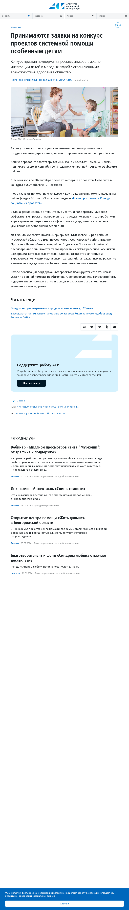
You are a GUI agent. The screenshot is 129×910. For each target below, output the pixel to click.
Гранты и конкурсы (21, 79)
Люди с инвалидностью (44, 79)
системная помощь (68, 406)
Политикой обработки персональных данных (31, 896)
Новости (16, 27)
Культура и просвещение (46, 505)
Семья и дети (65, 79)
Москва (20, 400)
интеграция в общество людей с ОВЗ (36, 406)
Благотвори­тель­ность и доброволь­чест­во (56, 476)
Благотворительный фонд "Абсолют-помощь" (41, 413)
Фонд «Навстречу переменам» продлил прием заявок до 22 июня (52, 308)
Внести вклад (31, 383)
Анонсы (15, 476)
